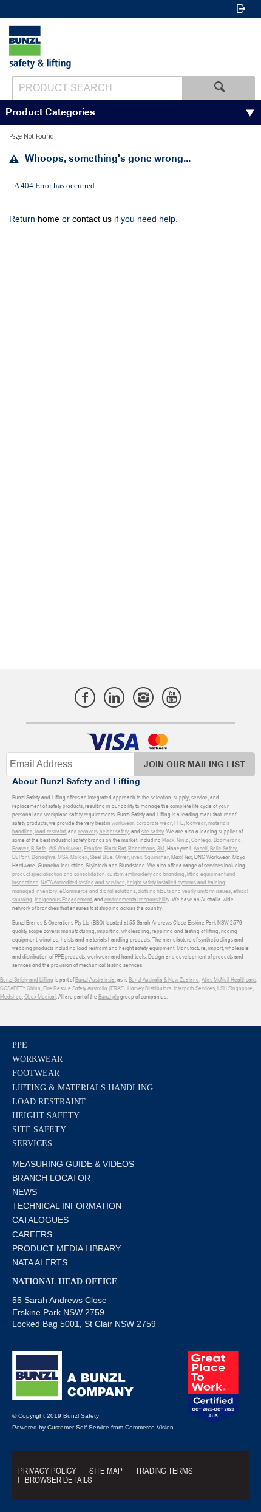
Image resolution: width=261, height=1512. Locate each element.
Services (32, 1143)
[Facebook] (85, 697)
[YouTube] (171, 697)
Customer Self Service (78, 1427)
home (48, 219)
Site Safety (39, 1129)
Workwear (37, 1059)
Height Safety (46, 1115)
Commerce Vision (149, 1427)
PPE (19, 1045)
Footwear (35, 1073)
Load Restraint (49, 1101)
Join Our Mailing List (194, 764)
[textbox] (97, 88)
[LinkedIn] (114, 697)
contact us (92, 219)
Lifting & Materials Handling (82, 1087)
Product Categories (50, 112)
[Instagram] (143, 697)
